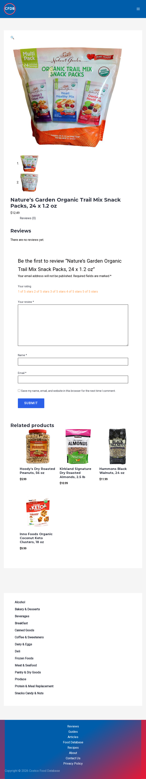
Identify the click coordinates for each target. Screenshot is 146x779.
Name (22, 355)
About (73, 753)
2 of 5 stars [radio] (41, 291)
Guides (73, 731)
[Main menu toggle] (138, 9)
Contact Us (73, 758)
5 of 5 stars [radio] (90, 291)
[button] (12, 37)
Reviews (73, 726)
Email (22, 373)
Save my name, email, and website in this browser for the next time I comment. (68, 390)
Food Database (73, 742)
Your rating (24, 286)
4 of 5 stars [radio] (74, 291)
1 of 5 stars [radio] (25, 291)
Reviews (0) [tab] (28, 218)
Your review (26, 301)
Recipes (73, 747)
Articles (73, 737)
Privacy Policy (73, 763)
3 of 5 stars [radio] (58, 291)
